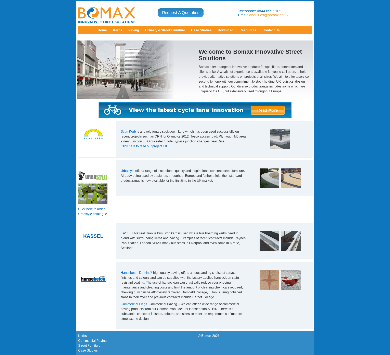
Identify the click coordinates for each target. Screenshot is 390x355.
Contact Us (271, 30)
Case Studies (88, 350)
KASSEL (127, 233)
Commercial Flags (134, 304)
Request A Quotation (180, 12)
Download (225, 30)
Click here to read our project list (144, 146)
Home (102, 30)
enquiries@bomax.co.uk (268, 15)
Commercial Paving (92, 340)
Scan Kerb (128, 131)
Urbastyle (127, 171)
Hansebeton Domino (136, 272)
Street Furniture (89, 345)
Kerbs (117, 30)
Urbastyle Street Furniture (165, 30)
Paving (133, 30)
